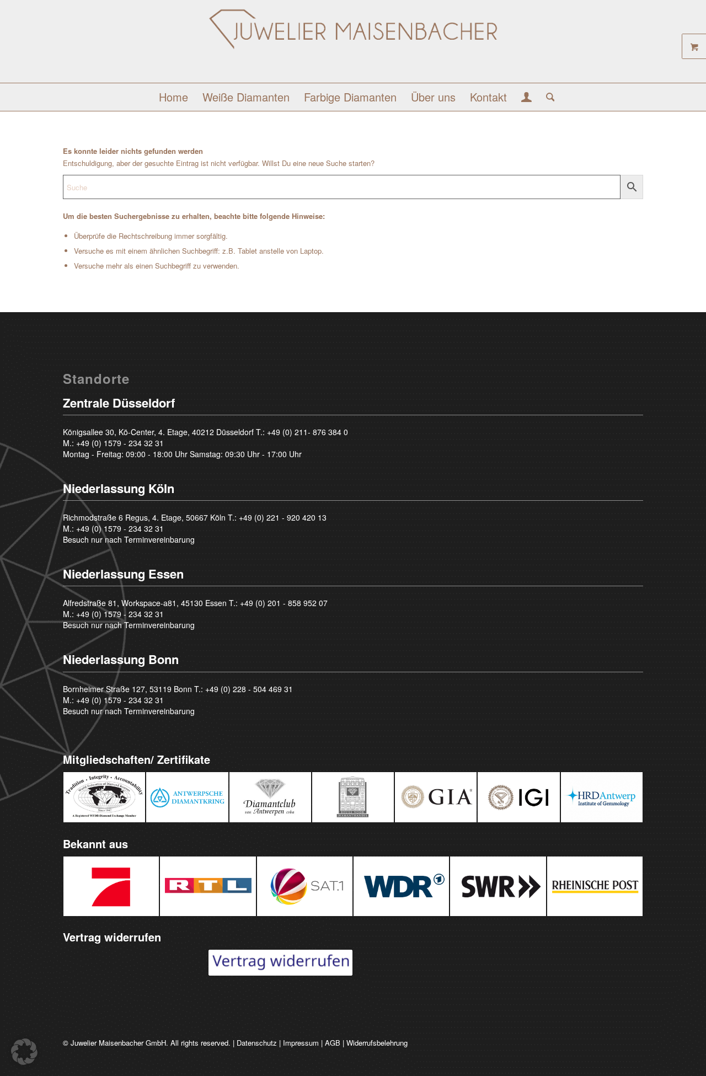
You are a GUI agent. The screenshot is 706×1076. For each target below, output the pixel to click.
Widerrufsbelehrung (377, 1042)
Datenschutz (257, 1042)
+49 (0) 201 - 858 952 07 (284, 602)
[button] (24, 1051)
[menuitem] (173, 97)
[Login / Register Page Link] (526, 98)
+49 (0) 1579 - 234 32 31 (120, 442)
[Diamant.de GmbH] (353, 45)
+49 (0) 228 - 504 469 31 (249, 688)
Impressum (301, 1042)
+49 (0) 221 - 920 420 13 (283, 517)
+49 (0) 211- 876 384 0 (307, 431)
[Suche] (547, 97)
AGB (332, 1042)
